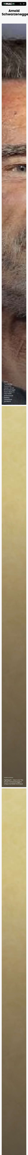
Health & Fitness (8, 777)
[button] (24, 4)
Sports (6, 381)
